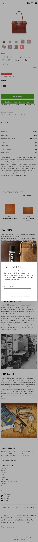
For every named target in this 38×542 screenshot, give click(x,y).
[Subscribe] (29, 287)
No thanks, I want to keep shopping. (20, 296)
